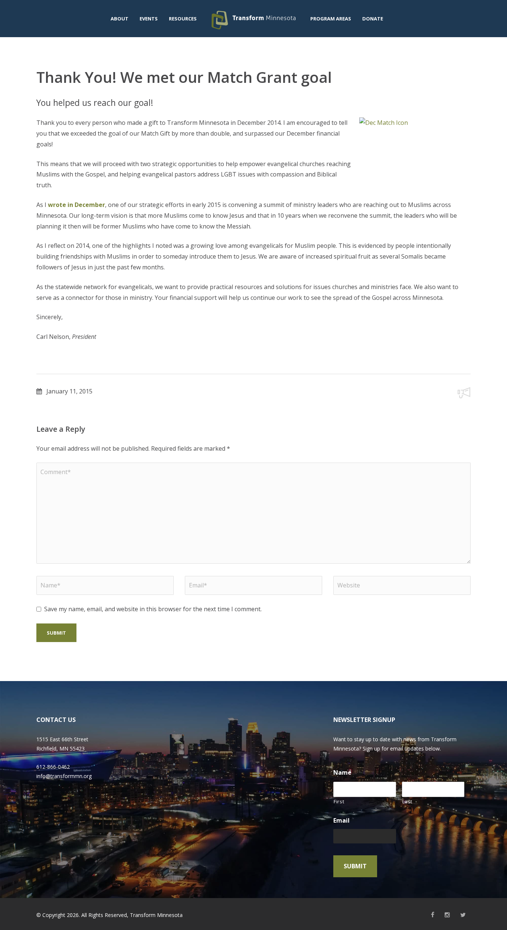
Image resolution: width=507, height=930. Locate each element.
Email (341, 820)
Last (407, 801)
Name (342, 773)
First (339, 801)
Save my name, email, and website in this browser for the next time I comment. (153, 609)
